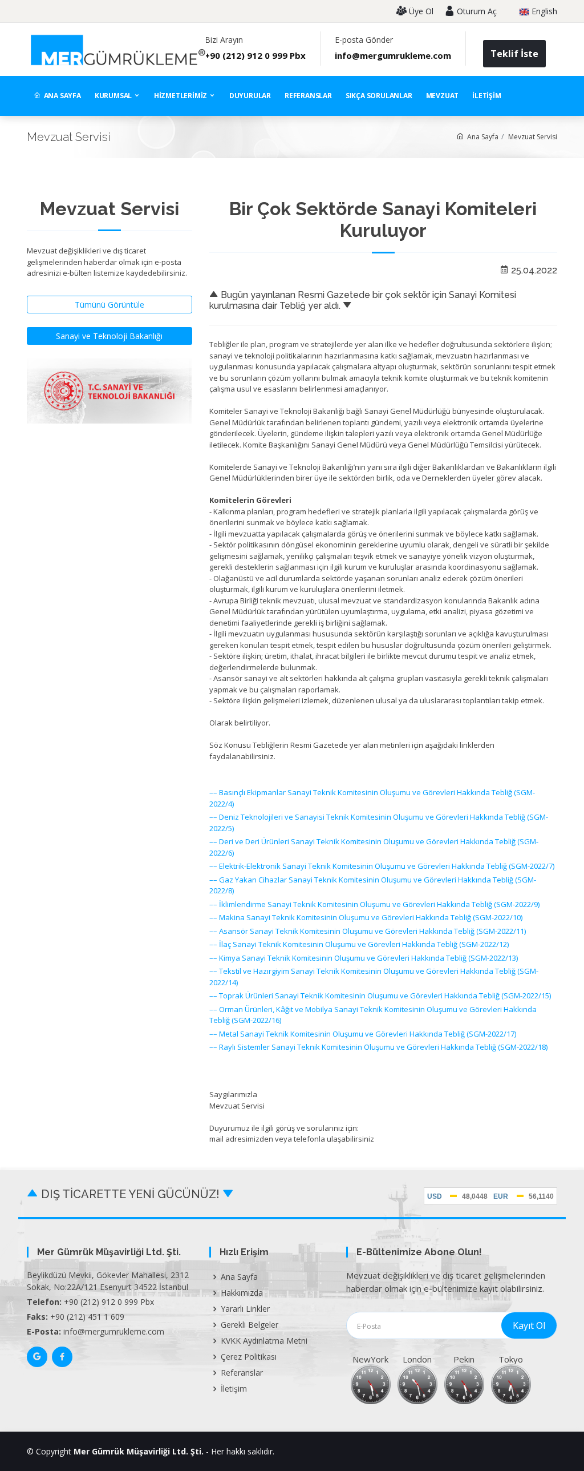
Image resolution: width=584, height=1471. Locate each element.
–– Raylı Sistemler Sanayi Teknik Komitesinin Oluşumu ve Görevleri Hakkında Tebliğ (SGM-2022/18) (378, 1047)
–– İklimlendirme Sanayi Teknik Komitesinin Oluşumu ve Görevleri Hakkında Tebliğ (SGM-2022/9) (374, 904)
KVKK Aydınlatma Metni (264, 1341)
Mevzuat (442, 95)
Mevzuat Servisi (532, 137)
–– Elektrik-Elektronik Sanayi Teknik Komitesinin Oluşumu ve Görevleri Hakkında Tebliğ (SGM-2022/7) (381, 866)
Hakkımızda (242, 1293)
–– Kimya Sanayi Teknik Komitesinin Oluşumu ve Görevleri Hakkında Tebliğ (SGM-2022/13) (363, 958)
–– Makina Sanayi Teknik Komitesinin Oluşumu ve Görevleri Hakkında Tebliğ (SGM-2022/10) (365, 917)
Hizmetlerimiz (181, 95)
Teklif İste (514, 53)
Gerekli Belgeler (249, 1325)
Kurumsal (114, 95)
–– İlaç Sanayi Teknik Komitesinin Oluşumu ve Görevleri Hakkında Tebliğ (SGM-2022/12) (359, 944)
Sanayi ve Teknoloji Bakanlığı (109, 336)
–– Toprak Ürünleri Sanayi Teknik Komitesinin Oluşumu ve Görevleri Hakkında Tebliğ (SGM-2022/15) (380, 995)
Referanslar (308, 95)
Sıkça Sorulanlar (379, 95)
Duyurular (250, 95)
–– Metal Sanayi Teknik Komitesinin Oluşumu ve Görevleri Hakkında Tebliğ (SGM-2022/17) (362, 1034)
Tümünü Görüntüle (109, 304)
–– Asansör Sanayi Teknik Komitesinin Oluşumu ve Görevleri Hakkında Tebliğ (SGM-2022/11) (367, 931)
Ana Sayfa (62, 95)
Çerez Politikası (249, 1357)
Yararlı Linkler (245, 1309)
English (543, 12)
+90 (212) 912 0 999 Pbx (255, 55)
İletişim (486, 95)
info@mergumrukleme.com (393, 55)
